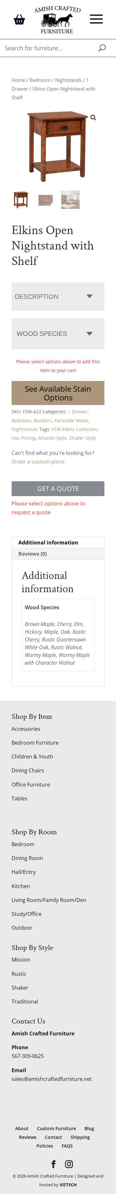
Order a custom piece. (38, 461)
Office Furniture (31, 784)
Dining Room (27, 858)
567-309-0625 (28, 1056)
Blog (89, 1128)
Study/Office (27, 913)
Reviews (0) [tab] (32, 553)
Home (18, 80)
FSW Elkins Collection (74, 429)
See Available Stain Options (58, 393)
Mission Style (52, 438)
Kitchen (21, 886)
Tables (19, 798)
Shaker (20, 987)
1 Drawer (78, 411)
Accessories (26, 728)
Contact (53, 1137)
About (22, 1128)
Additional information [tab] (48, 542)
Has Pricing (24, 438)
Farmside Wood (71, 420)
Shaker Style (82, 438)
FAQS (67, 1146)
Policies (44, 1146)
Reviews (27, 1137)
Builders (43, 420)
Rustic (19, 973)
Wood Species (42, 333)
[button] (93, 117)
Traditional (25, 1001)
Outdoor (22, 927)
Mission (21, 959)
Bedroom (40, 80)
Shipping (80, 1137)
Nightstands (68, 80)
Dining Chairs (28, 770)
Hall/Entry (24, 872)
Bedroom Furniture (35, 742)
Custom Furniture (56, 1128)
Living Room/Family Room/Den (49, 900)
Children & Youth (32, 756)
